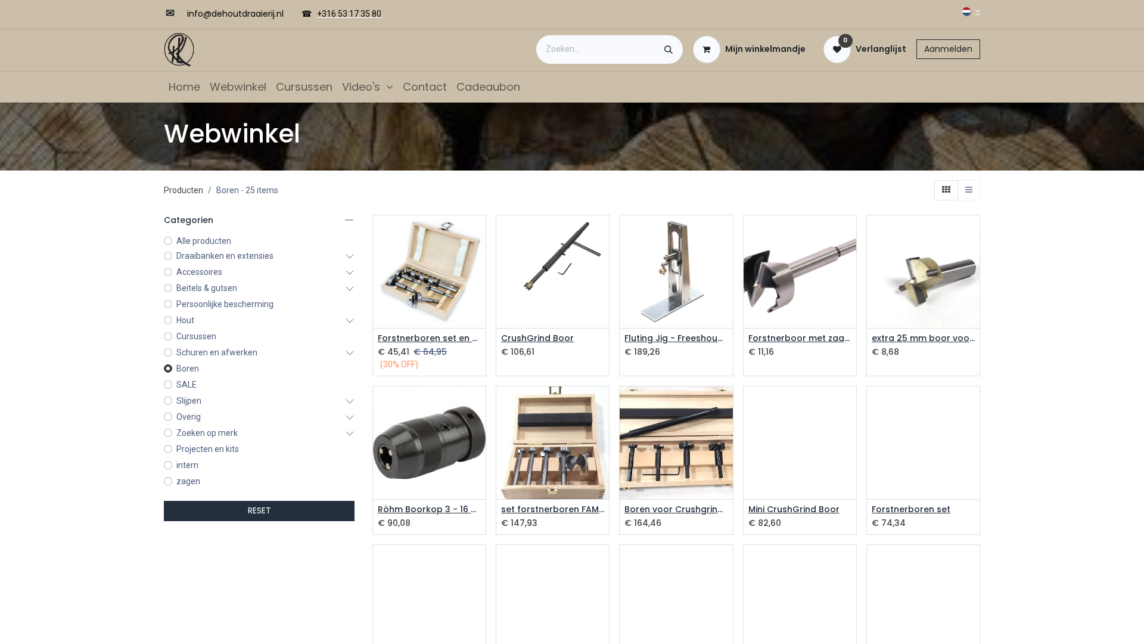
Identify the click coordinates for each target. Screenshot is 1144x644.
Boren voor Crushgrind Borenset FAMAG (676, 509)
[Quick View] (478, 234)
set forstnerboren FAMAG (552, 509)
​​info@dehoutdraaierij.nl (235, 14)
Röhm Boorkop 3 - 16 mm (429, 509)
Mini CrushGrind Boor (794, 509)
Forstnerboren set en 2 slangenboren (429, 338)
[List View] (969, 190)
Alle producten (203, 241)
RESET (259, 510)
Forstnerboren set (911, 509)
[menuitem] (184, 87)
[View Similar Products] (478, 288)
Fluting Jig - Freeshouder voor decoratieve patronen (676, 338)
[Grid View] (946, 190)
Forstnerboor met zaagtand (799, 338)
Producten (183, 190)
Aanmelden (948, 49)
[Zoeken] (668, 49)
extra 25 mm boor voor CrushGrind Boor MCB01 (923, 338)
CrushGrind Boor (537, 338)
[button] (478, 261)
